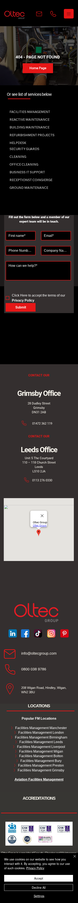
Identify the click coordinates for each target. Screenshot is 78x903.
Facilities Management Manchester (39, 728)
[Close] (72, 859)
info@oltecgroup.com (39, 653)
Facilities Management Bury (41, 761)
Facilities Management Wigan (40, 751)
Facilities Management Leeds (41, 742)
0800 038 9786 (33, 669)
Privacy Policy (35, 868)
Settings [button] (39, 896)
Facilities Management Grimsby (40, 770)
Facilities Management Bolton (40, 756)
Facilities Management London (40, 732)
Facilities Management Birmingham (40, 737)
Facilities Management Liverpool (40, 747)
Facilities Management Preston (40, 765)
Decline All (39, 887)
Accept (38, 878)
